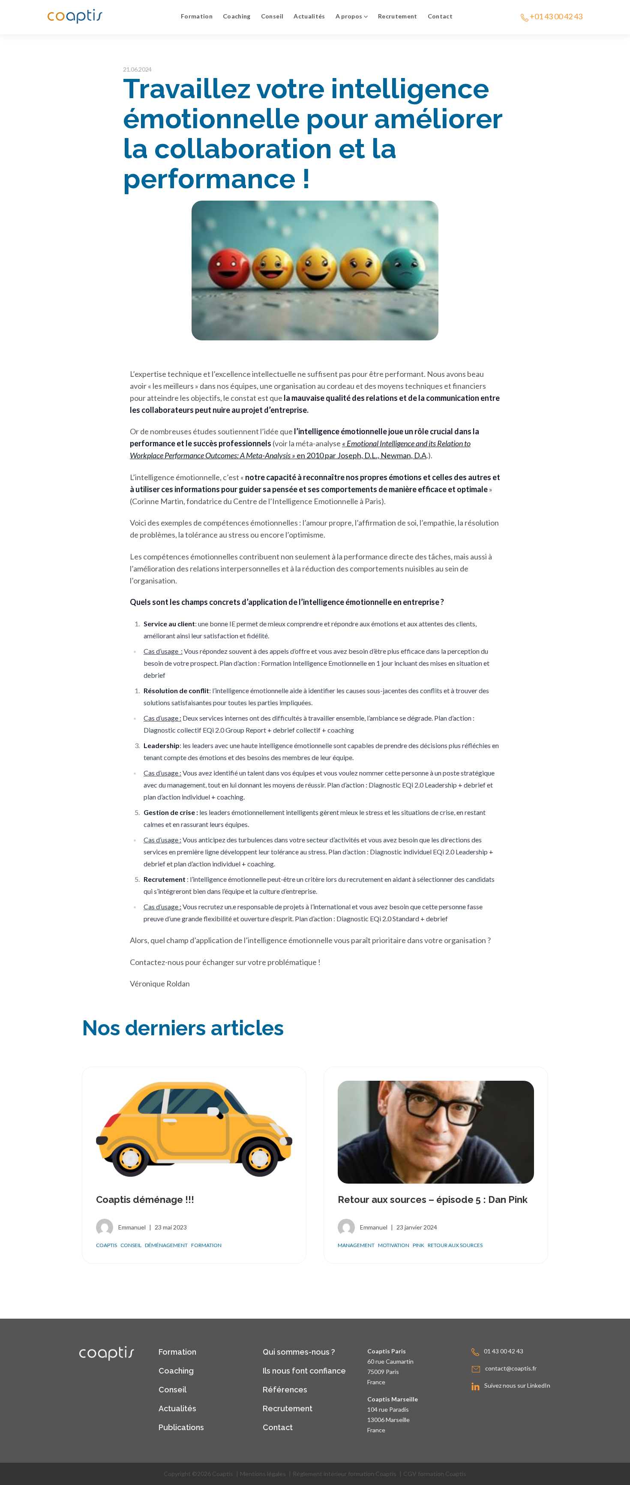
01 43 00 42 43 (503, 1351)
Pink (418, 1245)
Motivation (393, 1245)
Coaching (237, 16)
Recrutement (397, 16)
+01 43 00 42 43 (556, 16)
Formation (197, 16)
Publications (181, 1427)
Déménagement (166, 1245)
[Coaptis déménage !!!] (194, 1132)
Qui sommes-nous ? (299, 1351)
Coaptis (106, 1245)
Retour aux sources (455, 1245)
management (356, 1245)
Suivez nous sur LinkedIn (517, 1385)
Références (285, 1389)
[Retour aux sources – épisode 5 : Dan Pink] (436, 1132)
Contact (440, 16)
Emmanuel (132, 1227)
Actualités (309, 16)
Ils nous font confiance (304, 1370)
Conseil (272, 16)
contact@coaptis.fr (511, 1368)
